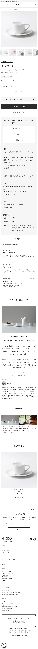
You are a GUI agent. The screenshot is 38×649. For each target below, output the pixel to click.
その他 (10, 9)
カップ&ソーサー (19, 491)
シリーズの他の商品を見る (19, 375)
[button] (3, 5)
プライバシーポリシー (8, 603)
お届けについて (20, 128)
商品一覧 (4, 548)
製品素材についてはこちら (10, 207)
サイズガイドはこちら (9, 194)
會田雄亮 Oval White (7, 62)
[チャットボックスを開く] (3, 645)
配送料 (2, 72)
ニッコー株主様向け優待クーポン (11, 592)
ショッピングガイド (7, 573)
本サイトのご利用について (9, 571)
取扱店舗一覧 (5, 611)
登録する (19, 529)
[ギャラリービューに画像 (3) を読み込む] (20, 52)
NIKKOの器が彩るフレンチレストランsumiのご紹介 (27, 429)
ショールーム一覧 (7, 608)
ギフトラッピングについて (8, 80)
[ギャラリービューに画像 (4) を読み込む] (28, 52)
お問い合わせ (5, 590)
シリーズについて (19, 372)
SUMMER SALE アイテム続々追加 (9, 1)
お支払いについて (20, 140)
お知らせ (4, 564)
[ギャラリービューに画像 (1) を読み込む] (4, 52)
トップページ (4, 9)
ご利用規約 (5, 576)
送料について (20, 134)
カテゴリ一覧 (5, 553)
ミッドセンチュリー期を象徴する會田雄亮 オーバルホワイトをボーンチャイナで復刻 (9, 430)
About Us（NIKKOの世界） (10, 559)
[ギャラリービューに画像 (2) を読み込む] (12, 52)
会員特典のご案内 (7, 578)
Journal (4, 562)
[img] (6, 250)
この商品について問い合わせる (19, 112)
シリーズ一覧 (5, 550)
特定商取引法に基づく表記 (9, 606)
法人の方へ (5, 580)
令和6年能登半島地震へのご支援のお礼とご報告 (19, 176)
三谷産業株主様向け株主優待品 (11, 594)
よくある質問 (5, 587)
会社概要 (4, 601)
